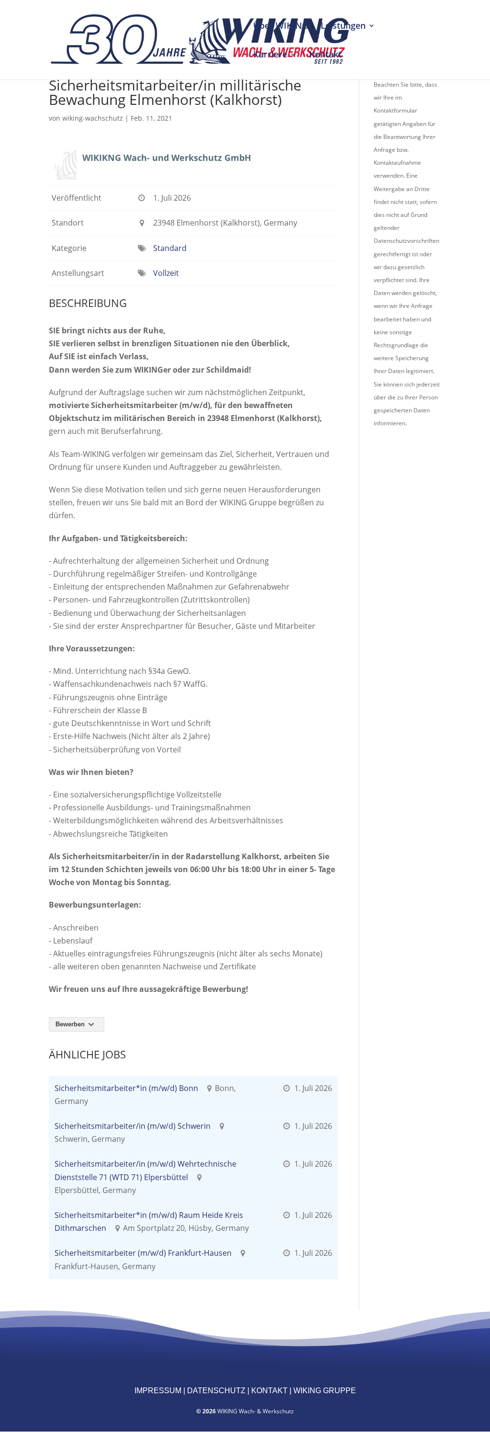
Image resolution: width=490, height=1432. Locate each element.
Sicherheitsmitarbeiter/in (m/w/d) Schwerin (133, 1126)
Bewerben (71, 1024)
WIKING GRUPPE (323, 1391)
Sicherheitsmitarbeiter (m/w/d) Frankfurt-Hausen (143, 1253)
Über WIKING (280, 26)
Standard (170, 248)
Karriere (270, 55)
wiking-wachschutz (92, 118)
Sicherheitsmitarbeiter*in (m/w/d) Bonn (126, 1088)
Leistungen (343, 26)
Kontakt (325, 55)
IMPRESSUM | (159, 1391)
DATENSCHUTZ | (217, 1391)
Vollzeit (166, 273)
